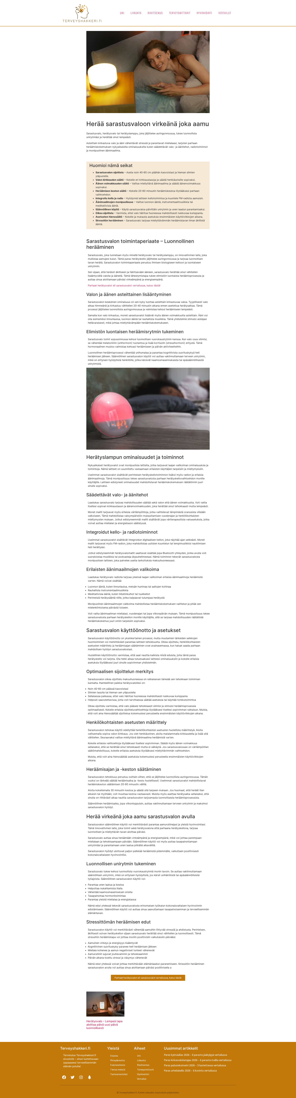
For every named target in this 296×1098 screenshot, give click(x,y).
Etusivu (114, 1055)
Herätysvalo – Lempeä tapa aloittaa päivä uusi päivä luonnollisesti (104, 1024)
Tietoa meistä (117, 1069)
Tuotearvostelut (119, 1074)
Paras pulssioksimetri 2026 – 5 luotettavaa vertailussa (195, 1065)
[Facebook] (64, 1077)
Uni (122, 13)
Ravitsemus (155, 13)
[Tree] (89, 1077)
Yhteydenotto (117, 1060)
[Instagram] (81, 1077)
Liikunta (136, 13)
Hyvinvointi (204, 13)
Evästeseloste (117, 1064)
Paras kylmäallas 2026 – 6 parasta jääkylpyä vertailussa (195, 1055)
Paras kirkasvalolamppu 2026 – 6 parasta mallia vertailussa (197, 1060)
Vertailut (224, 13)
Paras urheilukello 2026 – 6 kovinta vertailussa (190, 1070)
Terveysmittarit (180, 13)
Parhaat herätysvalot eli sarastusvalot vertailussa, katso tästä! (124, 285)
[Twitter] (72, 1077)
